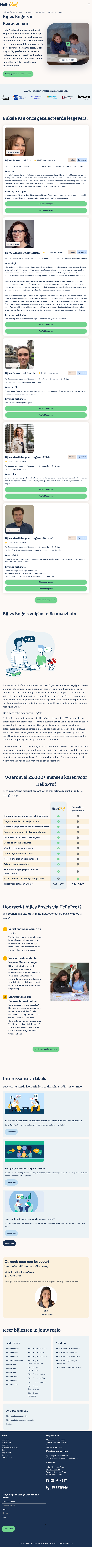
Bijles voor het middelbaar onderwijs (20, 1420)
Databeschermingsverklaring (57, 1442)
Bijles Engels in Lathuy (37, 1374)
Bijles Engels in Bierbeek (37, 1348)
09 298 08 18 (14, 1275)
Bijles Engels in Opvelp (37, 1382)
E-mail (4, 1509)
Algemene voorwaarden (55, 1440)
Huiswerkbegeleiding (10, 1447)
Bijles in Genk (11, 1368)
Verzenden (8, 1529)
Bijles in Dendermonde (14, 1360)
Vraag (4, 1517)
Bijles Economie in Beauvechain (68, 1348)
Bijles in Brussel (12, 1356)
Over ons (5, 1440)
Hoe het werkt (7, 1442)
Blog (3, 1450)
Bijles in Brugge (12, 1352)
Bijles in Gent (11, 1372)
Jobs (47, 1445)
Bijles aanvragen (46, 204)
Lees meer (9, 1243)
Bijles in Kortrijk (12, 1380)
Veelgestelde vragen (54, 1447)
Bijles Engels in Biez (36, 1352)
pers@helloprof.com (58, 1472)
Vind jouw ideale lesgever (46, 1049)
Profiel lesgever (46, 210)
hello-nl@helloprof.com (21, 1272)
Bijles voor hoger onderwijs (16, 1416)
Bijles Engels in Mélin (36, 1378)
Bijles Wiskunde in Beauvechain (68, 1367)
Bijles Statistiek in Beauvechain (68, 1356)
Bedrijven (9, 1424)
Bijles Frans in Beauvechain (66, 1352)
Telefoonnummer (8, 1502)
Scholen (5, 1455)
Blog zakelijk (7, 1452)
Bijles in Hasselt (12, 1376)
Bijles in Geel (11, 1364)
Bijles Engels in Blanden (37, 1356)
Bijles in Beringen (12, 1348)
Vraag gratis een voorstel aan (18, 74)
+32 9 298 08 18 (53, 1469)
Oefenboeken (7, 1458)
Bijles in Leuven (12, 1384)
